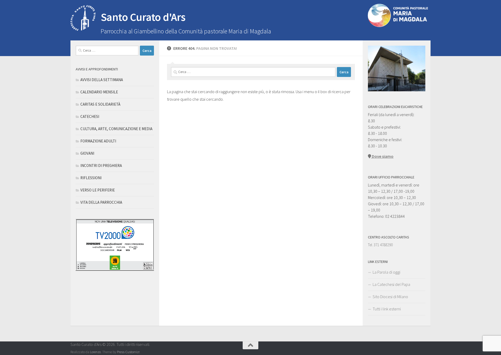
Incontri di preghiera (101, 165)
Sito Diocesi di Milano (390, 296)
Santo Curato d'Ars (143, 17)
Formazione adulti (98, 141)
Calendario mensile (99, 91)
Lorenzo (95, 352)
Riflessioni (91, 177)
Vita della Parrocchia (101, 202)
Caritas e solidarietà (100, 104)
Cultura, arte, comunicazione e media (116, 128)
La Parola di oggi (386, 272)
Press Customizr (128, 352)
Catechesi (89, 116)
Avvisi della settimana (101, 79)
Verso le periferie (97, 190)
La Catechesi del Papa (391, 284)
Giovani (87, 153)
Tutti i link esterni (387, 308)
